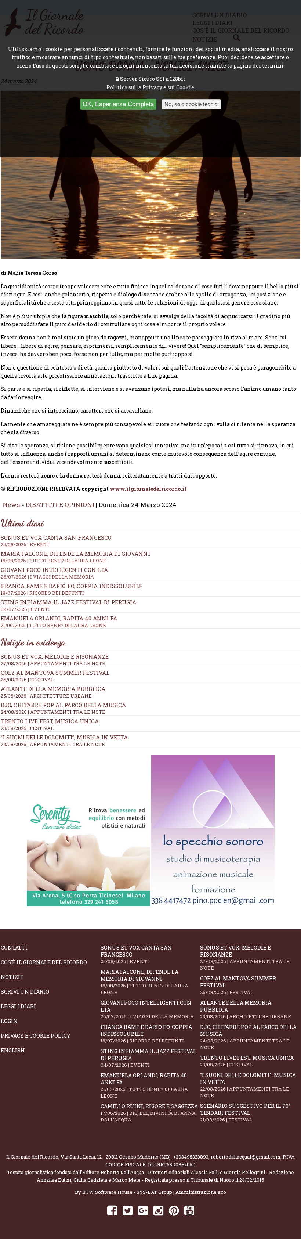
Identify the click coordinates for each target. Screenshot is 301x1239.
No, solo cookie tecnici (191, 104)
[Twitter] (128, 1210)
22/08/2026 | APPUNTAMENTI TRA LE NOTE (53, 744)
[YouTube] (189, 1210)
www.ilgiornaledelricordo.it (148, 488)
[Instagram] (158, 1210)
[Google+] (143, 1210)
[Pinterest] (174, 1210)
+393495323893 (190, 1156)
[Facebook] (112, 1210)
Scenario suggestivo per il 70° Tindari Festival (245, 1112)
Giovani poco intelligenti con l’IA (147, 1009)
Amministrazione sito (200, 1192)
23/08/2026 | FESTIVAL (27, 728)
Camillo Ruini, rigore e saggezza (149, 1113)
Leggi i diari (18, 1006)
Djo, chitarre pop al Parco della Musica (63, 705)
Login (9, 1021)
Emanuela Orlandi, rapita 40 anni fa (144, 1085)
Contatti (14, 947)
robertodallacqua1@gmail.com (245, 1156)
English (13, 1050)
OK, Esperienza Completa (118, 104)
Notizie (12, 976)
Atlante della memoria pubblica (53, 688)
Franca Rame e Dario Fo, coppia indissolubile (146, 1033)
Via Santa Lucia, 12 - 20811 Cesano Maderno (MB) (116, 1156)
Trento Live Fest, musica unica (50, 721)
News (11, 504)
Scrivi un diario (25, 991)
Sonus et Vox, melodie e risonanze (55, 656)
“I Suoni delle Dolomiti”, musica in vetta (64, 737)
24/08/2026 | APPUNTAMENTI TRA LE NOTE (53, 712)
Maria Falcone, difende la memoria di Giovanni (144, 981)
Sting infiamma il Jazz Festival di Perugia (148, 1058)
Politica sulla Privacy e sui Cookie (150, 87)
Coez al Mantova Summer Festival (55, 672)
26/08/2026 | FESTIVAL (27, 679)
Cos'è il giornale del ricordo (44, 962)
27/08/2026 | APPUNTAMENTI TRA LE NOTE (53, 663)
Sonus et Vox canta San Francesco (136, 954)
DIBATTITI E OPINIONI (60, 504)
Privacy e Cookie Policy (35, 1035)
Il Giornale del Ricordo (32, 1156)
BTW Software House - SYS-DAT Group (127, 1192)
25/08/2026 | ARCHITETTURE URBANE (46, 695)
